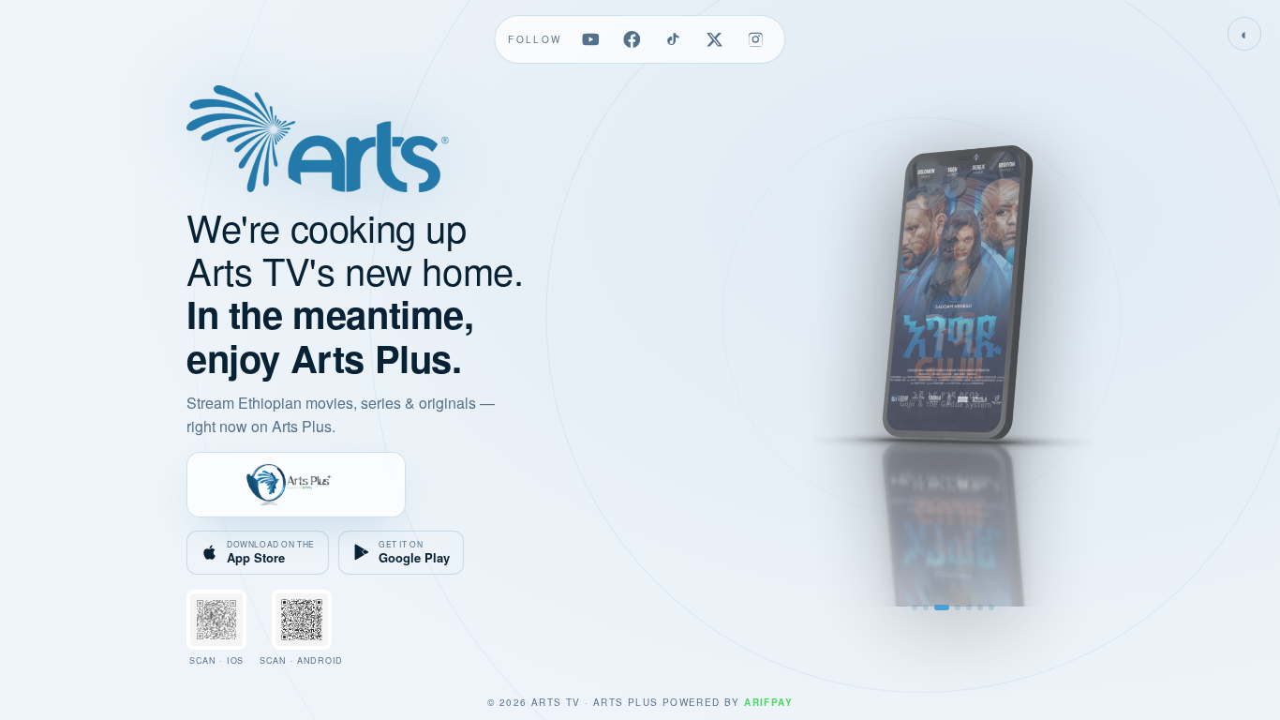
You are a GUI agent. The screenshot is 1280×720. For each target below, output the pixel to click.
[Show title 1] (914, 607)
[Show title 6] (980, 607)
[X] (715, 39)
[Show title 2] (926, 607)
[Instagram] (756, 39)
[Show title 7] (991, 607)
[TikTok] (674, 39)
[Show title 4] (957, 607)
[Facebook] (632, 39)
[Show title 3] (941, 607)
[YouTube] (591, 39)
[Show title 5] (969, 607)
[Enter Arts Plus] (296, 485)
